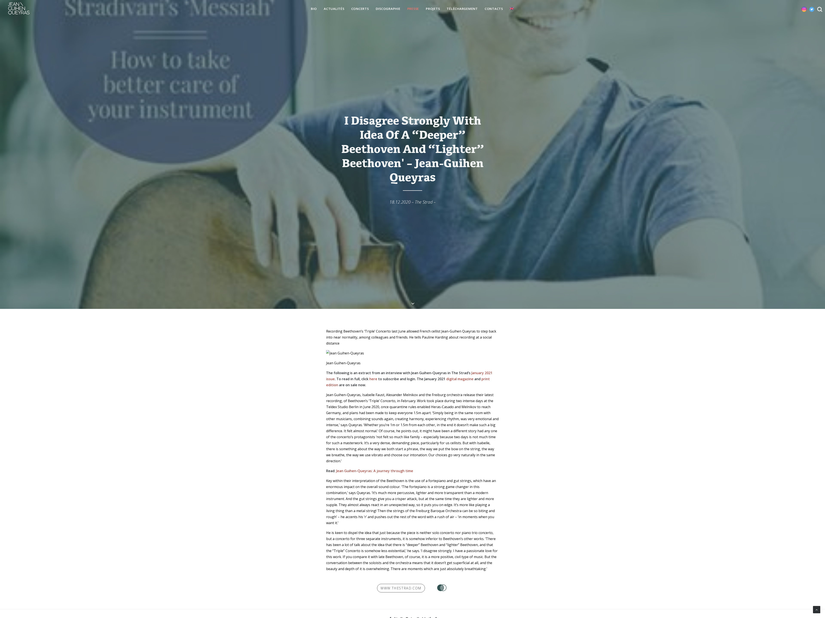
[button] (801, 8)
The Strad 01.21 (442, 588)
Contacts (494, 8)
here (373, 379)
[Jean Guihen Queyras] (19, 8)
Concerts (360, 8)
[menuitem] (314, 8)
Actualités (334, 8)
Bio (314, 8)
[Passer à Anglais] (512, 8)
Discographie (388, 8)
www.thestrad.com (401, 588)
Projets (433, 8)
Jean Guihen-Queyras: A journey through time (374, 470)
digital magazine (460, 379)
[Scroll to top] (816, 609)
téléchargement (462, 8)
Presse (413, 8)
